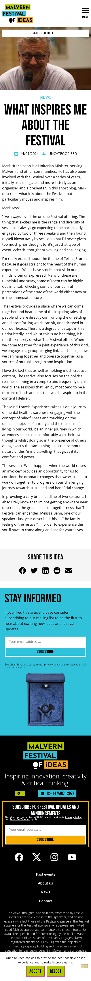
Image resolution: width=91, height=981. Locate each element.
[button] (23, 570)
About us (45, 883)
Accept (35, 971)
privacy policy (52, 664)
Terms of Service (20, 819)
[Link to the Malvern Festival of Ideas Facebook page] (19, 857)
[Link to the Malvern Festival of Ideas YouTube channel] (72, 857)
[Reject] (85, 966)
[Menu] (85, 10)
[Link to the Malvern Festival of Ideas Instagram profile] (54, 857)
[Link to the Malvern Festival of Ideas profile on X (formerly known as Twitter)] (36, 857)
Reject (56, 971)
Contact (45, 901)
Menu (85, 17)
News (45, 892)
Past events (45, 874)
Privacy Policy (73, 817)
